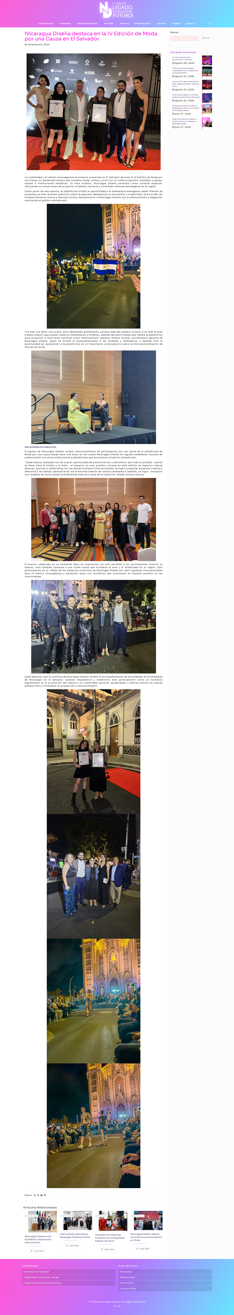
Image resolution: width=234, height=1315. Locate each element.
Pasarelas (126, 1271)
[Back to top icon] (222, 1310)
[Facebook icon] (114, 1306)
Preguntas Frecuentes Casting (42, 1283)
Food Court (127, 1283)
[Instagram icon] (120, 1306)
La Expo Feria (128, 1288)
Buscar (174, 32)
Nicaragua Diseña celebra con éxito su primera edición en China (146, 1237)
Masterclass (127, 1277)
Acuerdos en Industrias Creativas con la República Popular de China (110, 1238)
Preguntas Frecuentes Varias (41, 1277)
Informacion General (36, 1271)
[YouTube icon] (117, 1306)
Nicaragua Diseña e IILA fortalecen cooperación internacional (38, 1239)
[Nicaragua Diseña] (117, 10)
